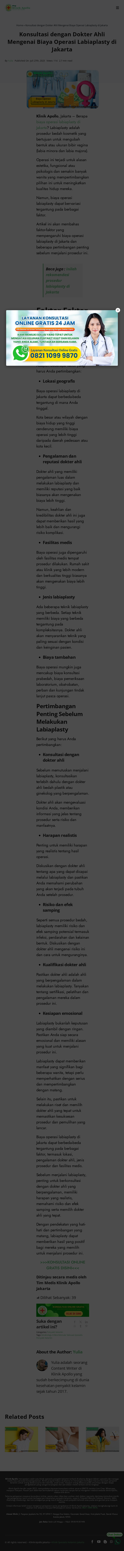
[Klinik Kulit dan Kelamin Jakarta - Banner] (62, 338)
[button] (62, 775)
